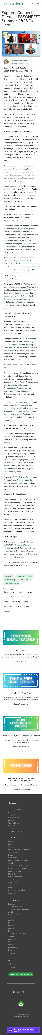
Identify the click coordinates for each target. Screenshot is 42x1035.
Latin (10, 942)
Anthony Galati (10, 460)
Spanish (22, 463)
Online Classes (25, 580)
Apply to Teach (14, 809)
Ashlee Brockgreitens (20, 61)
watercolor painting (12, 451)
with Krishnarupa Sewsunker (19, 344)
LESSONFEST (9, 137)
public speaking (10, 472)
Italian (11, 936)
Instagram (18, 992)
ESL (9, 923)
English (11, 920)
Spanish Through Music (17, 934)
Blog (10, 812)
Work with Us (13, 823)
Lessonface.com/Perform (21, 789)
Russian (11, 950)
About (10, 807)
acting (27, 469)
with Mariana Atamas (21, 411)
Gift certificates (15, 817)
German (11, 928)
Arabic (11, 912)
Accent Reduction (15, 906)
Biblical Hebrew (10, 466)
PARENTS (12, 820)
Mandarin (12, 944)
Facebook (13, 992)
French (11, 925)
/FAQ (27, 747)
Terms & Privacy (15, 831)
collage (7, 454)
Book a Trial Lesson (21, 704)
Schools (11, 826)
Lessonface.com (21, 661)
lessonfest (9, 576)
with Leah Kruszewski (20, 243)
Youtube (28, 992)
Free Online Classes (12, 583)
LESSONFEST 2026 (24, 576)
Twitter (23, 992)
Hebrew (11, 931)
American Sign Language (18, 909)
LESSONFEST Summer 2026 (15, 545)
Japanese (14, 463)
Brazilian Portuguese (16, 915)
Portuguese (13, 947)
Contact (11, 815)
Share (10, 828)
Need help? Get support (20, 974)
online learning (10, 580)
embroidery (25, 451)
